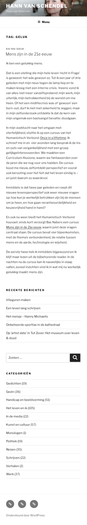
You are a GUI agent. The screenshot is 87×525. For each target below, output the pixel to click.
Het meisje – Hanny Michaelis (27, 316)
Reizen (11, 449)
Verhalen (12, 466)
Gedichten (13, 383)
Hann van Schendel (37, 6)
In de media (14, 416)
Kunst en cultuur (18, 424)
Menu (46, 22)
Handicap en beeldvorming (25, 400)
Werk (10, 474)
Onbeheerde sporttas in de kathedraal (33, 325)
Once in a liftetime (53, 138)
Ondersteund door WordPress (25, 515)
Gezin (10, 392)
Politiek (11, 441)
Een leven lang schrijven (23, 308)
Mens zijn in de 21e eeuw (29, 54)
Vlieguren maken (18, 300)
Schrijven (13, 458)
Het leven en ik (16, 408)
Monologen (14, 433)
